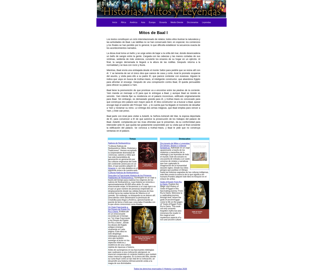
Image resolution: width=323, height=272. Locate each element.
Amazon (112, 168)
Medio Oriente (177, 22)
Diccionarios (192, 22)
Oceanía (163, 22)
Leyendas (206, 22)
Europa (152, 22)
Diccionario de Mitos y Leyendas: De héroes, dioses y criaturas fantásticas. (175, 145)
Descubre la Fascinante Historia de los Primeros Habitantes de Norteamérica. (129, 176)
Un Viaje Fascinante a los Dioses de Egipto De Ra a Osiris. (119, 209)
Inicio (114, 22)
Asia (143, 22)
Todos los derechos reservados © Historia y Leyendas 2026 (160, 269)
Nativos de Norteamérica (119, 143)
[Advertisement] (92, 65)
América (133, 22)
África (123, 22)
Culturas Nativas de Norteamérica (123, 173)
